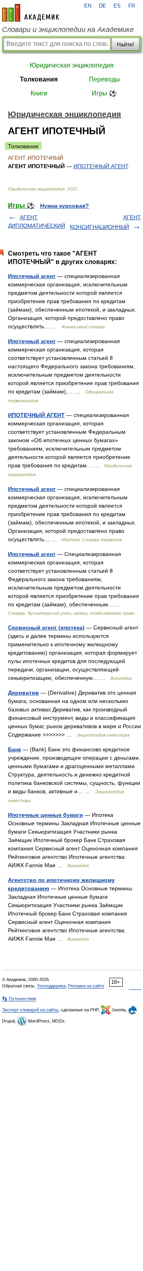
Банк (14, 749)
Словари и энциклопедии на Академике (68, 30)
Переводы (104, 79)
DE (102, 6)
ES (117, 6)
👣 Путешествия (19, 998)
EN (87, 6)
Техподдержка (51, 985)
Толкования (39, 79)
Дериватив (23, 692)
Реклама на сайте (86, 985)
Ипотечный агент (32, 276)
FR (131, 6)
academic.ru (30, 13)
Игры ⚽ (104, 93)
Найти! (125, 44)
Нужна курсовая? (64, 206)
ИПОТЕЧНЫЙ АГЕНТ (100, 166)
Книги (39, 93)
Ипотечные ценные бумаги (45, 815)
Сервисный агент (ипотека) (46, 627)
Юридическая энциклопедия (72, 65)
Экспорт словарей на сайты (30, 1009)
